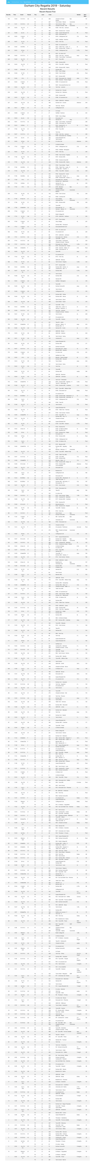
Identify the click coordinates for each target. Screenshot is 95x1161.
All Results (34, 2)
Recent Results (27, 2)
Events (39, 2)
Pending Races (15, 2)
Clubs (43, 2)
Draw (21, 2)
